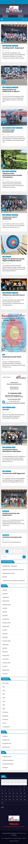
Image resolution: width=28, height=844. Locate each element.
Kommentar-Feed (6, 743)
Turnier (13, 127)
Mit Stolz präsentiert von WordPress (9, 833)
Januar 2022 (5, 659)
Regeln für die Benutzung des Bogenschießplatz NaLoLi (13, 260)
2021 (3, 292)
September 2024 (6, 604)
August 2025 (5, 597)
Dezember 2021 (6, 662)
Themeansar (13, 835)
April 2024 (5, 615)
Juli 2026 (4, 590)
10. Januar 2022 (7, 263)
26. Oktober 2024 (8, 454)
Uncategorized (15, 45)
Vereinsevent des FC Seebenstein (9, 218)
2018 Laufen (5, 683)
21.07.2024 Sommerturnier (12, 537)
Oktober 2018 (5, 670)
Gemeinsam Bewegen (7, 764)
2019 (3, 686)
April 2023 (5, 633)
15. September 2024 (8, 476)
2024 (3, 127)
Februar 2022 (5, 655)
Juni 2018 (4, 673)
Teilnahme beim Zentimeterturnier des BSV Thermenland (12, 175)
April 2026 (5, 593)
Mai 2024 (4, 611)
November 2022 (6, 641)
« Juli (2, 807)
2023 (3, 697)
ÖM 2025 (5, 410)
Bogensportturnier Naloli (11, 357)
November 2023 (6, 622)
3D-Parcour (5, 712)
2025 (3, 407)
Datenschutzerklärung (7, 760)
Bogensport (8, 45)
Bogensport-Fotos (6, 756)
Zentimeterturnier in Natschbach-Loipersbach (11, 450)
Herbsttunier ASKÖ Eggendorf (13, 473)
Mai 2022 (4, 648)
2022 (3, 256)
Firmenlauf (5, 719)
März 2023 (5, 637)
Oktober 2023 (5, 626)
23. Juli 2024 (7, 134)
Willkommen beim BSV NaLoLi (13, 295)
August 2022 (5, 644)
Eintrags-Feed (6, 739)
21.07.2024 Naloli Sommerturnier (8, 131)
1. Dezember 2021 (8, 297)
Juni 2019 (4, 666)
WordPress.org (6, 747)
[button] (23, 19)
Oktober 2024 (5, 601)
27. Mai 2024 (6, 221)
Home (2, 838)
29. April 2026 (7, 359)
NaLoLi (14, 12)
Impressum (5, 767)
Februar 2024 (5, 619)
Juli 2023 (4, 630)
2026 (3, 45)
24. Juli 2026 (7, 50)
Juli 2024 (4, 608)
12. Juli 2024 (7, 539)
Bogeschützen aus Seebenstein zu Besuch (11, 90)
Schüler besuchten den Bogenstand (11, 514)
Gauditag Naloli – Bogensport (13, 48)
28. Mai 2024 (6, 179)
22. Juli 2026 (7, 94)
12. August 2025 (7, 412)
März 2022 (5, 651)
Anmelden (5, 736)
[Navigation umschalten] (26, 19)
